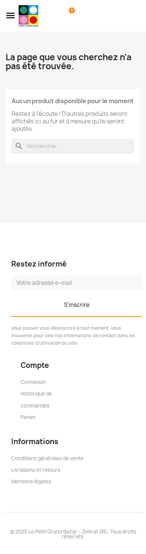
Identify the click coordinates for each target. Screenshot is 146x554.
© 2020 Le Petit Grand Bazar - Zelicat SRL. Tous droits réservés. (73, 534)
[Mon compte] (57, 15)
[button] (10, 15)
